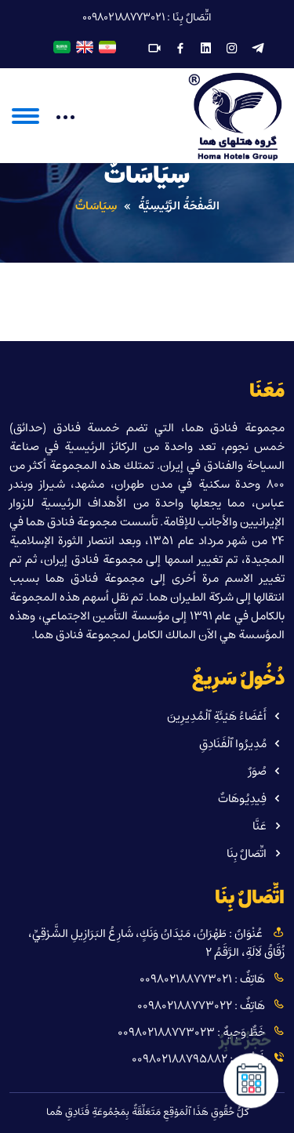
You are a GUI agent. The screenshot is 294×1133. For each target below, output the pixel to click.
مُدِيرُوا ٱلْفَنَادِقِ (233, 744)
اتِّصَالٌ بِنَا (247, 853)
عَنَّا (259, 826)
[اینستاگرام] (232, 49)
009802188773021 (123, 17)
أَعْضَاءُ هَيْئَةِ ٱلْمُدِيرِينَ (217, 716)
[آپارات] (154, 49)
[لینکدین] (206, 49)
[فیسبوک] (180, 49)
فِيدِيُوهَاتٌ (242, 798)
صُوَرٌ (258, 771)
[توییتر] (258, 49)
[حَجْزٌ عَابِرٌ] (250, 1081)
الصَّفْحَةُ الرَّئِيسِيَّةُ (179, 206)
